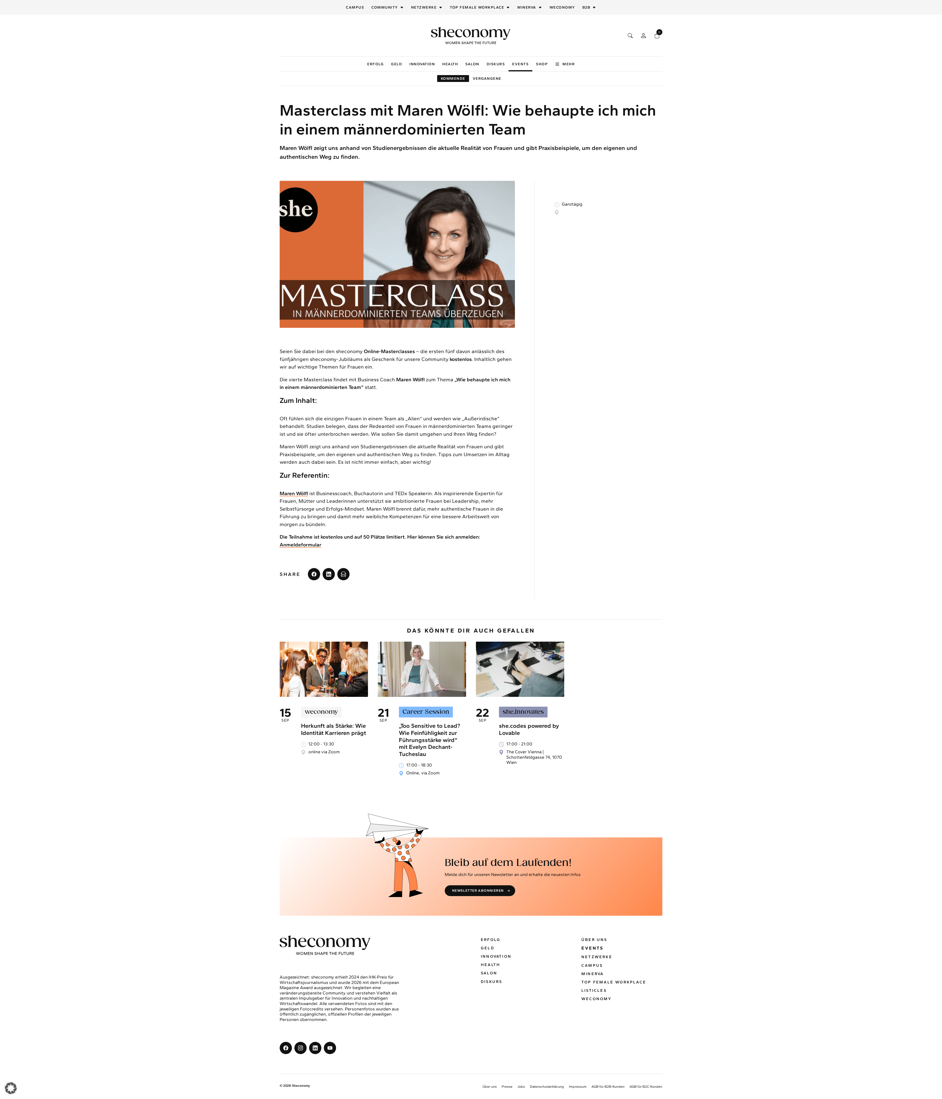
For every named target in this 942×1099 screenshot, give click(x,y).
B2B (586, 7)
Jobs (521, 1087)
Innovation (422, 64)
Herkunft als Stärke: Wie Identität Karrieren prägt (333, 729)
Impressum (578, 1087)
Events (520, 64)
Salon (472, 64)
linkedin (329, 574)
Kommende (453, 78)
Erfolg (375, 64)
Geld (396, 64)
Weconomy (562, 7)
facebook (314, 574)
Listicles (594, 990)
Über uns (594, 939)
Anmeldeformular (300, 545)
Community (384, 7)
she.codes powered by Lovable (529, 729)
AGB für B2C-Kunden (645, 1087)
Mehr (569, 64)
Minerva (526, 7)
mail (343, 574)
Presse (507, 1087)
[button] (11, 1088)
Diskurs (496, 64)
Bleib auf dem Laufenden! (508, 863)
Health (450, 64)
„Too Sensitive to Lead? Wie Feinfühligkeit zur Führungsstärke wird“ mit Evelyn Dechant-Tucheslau (429, 739)
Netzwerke (424, 7)
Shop (542, 64)
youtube (330, 1048)
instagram (300, 1048)
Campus (355, 7)
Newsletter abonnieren (478, 890)
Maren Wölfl (294, 493)
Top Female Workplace (477, 7)
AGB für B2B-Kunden (608, 1087)
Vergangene (487, 78)
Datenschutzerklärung (547, 1087)
